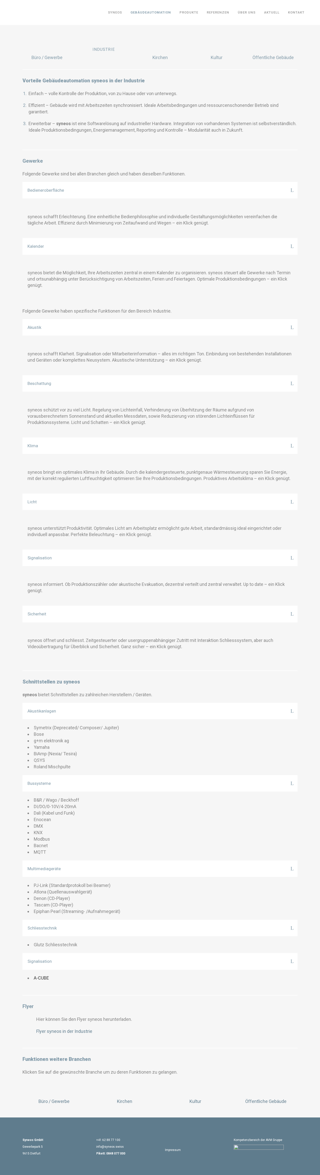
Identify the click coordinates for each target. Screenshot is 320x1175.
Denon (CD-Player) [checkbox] (52, 898)
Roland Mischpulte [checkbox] (52, 766)
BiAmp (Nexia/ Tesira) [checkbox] (55, 753)
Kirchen (160, 57)
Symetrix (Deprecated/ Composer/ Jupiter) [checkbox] (76, 727)
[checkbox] (162, 800)
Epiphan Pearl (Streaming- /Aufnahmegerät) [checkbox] (77, 911)
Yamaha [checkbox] (42, 747)
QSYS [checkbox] (39, 760)
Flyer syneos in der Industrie (64, 1031)
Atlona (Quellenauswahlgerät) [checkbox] (63, 891)
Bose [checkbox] (39, 734)
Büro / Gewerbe (47, 57)
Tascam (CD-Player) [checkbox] (53, 904)
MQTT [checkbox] (40, 852)
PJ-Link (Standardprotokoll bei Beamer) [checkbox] (72, 885)
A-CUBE (41, 978)
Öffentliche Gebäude (273, 57)
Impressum (173, 1150)
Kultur (216, 57)
